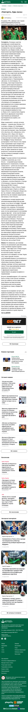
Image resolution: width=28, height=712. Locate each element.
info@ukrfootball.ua (6, 636)
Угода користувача (6, 665)
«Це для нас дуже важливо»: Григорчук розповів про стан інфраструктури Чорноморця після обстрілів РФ (8, 386)
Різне (16, 647)
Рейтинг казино (19, 652)
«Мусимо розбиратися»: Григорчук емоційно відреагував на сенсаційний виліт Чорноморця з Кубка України (9, 427)
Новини (3, 9)
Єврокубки (4, 645)
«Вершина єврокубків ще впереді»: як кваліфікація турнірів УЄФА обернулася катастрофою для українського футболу (13, 571)
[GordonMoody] (18, 702)
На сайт (14, 332)
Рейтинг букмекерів (20, 650)
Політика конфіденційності (8, 660)
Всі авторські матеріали (14, 613)
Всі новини (14, 451)
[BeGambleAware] (10, 709)
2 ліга (2, 652)
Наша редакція (5, 671)
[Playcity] (9, 702)
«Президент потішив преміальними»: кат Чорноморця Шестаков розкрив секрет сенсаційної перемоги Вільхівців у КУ (9, 484)
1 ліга (2, 650)
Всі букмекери (14, 344)
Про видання (4, 658)
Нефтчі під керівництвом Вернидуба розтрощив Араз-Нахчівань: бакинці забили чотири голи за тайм (10, 399)
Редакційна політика (7, 667)
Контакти (4, 673)
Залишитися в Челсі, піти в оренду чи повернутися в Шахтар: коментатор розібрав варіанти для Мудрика (13, 541)
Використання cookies (7, 662)
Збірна (3, 643)
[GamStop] (14, 706)
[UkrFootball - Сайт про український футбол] (5, 2)
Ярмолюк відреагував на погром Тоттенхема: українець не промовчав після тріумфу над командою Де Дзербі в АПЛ (9, 413)
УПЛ (3, 494)
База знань (17, 654)
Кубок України (5, 461)
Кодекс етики (5, 669)
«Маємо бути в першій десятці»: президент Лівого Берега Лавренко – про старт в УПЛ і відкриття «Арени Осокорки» (10, 501)
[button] (22, 2)
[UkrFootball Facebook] (2, 638)
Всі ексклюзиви (14, 512)
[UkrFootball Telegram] (5, 638)
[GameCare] (21, 709)
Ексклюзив (18, 645)
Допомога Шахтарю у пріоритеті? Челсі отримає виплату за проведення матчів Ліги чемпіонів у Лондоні (9, 441)
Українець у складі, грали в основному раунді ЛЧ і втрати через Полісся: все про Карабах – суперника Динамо (13, 601)
